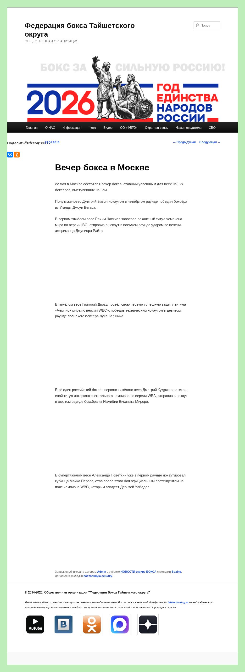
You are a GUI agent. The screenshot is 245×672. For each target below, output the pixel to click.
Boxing (176, 571)
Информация (71, 127)
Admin (101, 571)
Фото (92, 127)
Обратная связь (156, 127)
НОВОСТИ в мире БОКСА (138, 571)
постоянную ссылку (98, 576)
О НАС (50, 127)
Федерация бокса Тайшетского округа (80, 29)
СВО (212, 127)
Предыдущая (184, 142)
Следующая (209, 142)
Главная (32, 127)
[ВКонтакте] (10, 154)
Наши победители (188, 127)
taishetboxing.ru (178, 602)
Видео (107, 127)
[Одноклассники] (17, 154)
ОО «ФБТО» (129, 127)
